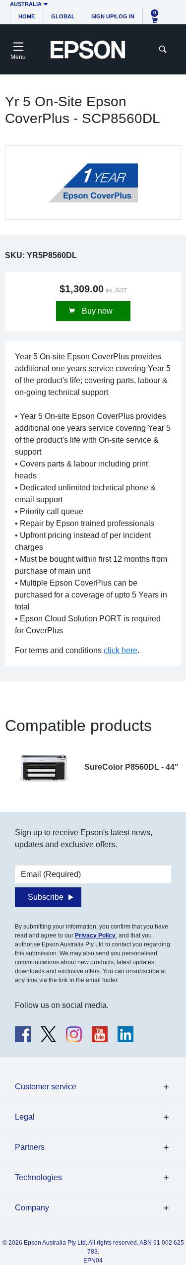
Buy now (96, 311)
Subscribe (45, 897)
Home (26, 16)
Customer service (45, 1086)
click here (120, 650)
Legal (25, 1117)
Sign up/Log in (112, 16)
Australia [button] (26, 4)
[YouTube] (100, 1034)
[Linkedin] (125, 1034)
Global (63, 16)
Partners (30, 1147)
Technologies (38, 1177)
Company (32, 1207)
